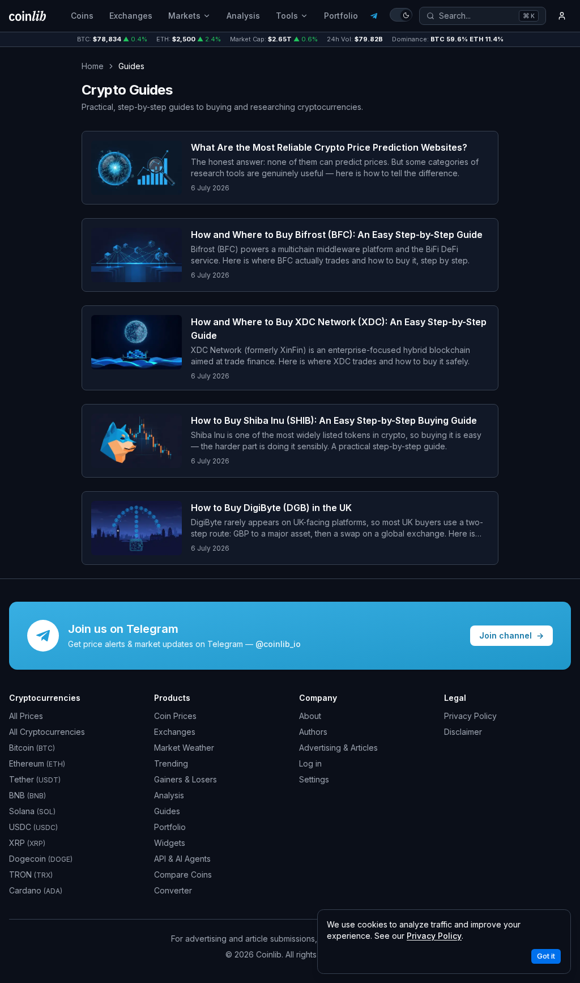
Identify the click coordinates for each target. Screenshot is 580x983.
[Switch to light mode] (401, 15)
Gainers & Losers (185, 779)
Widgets (169, 843)
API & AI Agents (182, 858)
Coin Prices (175, 716)
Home (93, 66)
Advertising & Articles (338, 747)
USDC (33, 827)
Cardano (35, 890)
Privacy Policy (470, 716)
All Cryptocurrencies (47, 732)
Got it (546, 956)
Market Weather (184, 747)
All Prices (26, 716)
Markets (184, 15)
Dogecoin (40, 858)
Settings (314, 779)
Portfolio (341, 15)
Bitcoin (32, 747)
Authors (313, 732)
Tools (287, 15)
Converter (173, 890)
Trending (171, 763)
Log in (310, 763)
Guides (167, 811)
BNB (27, 795)
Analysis (243, 15)
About (310, 716)
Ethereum (37, 763)
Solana (32, 811)
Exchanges (130, 15)
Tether (35, 779)
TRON (31, 874)
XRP (27, 843)
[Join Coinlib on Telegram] (374, 16)
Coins (82, 15)
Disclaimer (463, 732)
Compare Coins (183, 874)
